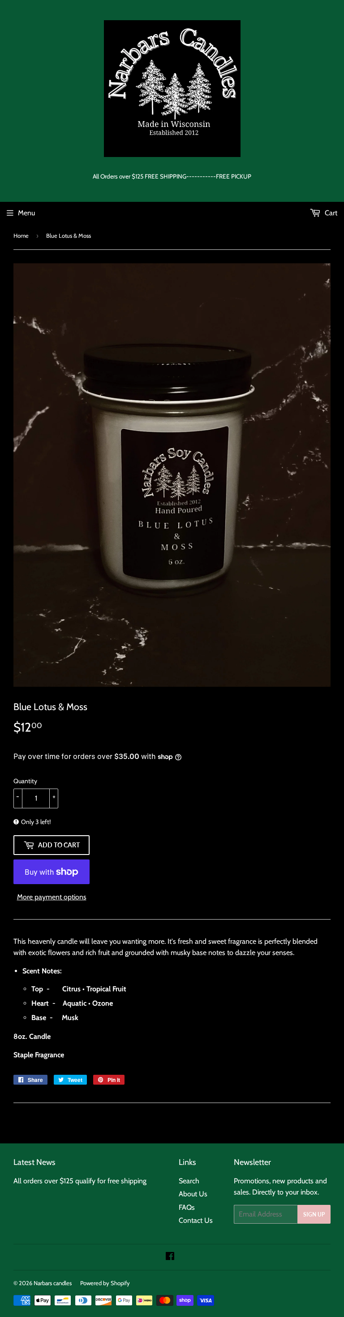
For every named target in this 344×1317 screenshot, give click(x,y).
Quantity (25, 781)
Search (189, 1181)
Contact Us (196, 1220)
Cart (330, 213)
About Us (193, 1194)
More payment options (51, 897)
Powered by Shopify (105, 1282)
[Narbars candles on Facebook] (170, 1257)
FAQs (187, 1207)
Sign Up (314, 1214)
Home (21, 235)
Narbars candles (53, 1282)
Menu (26, 213)
